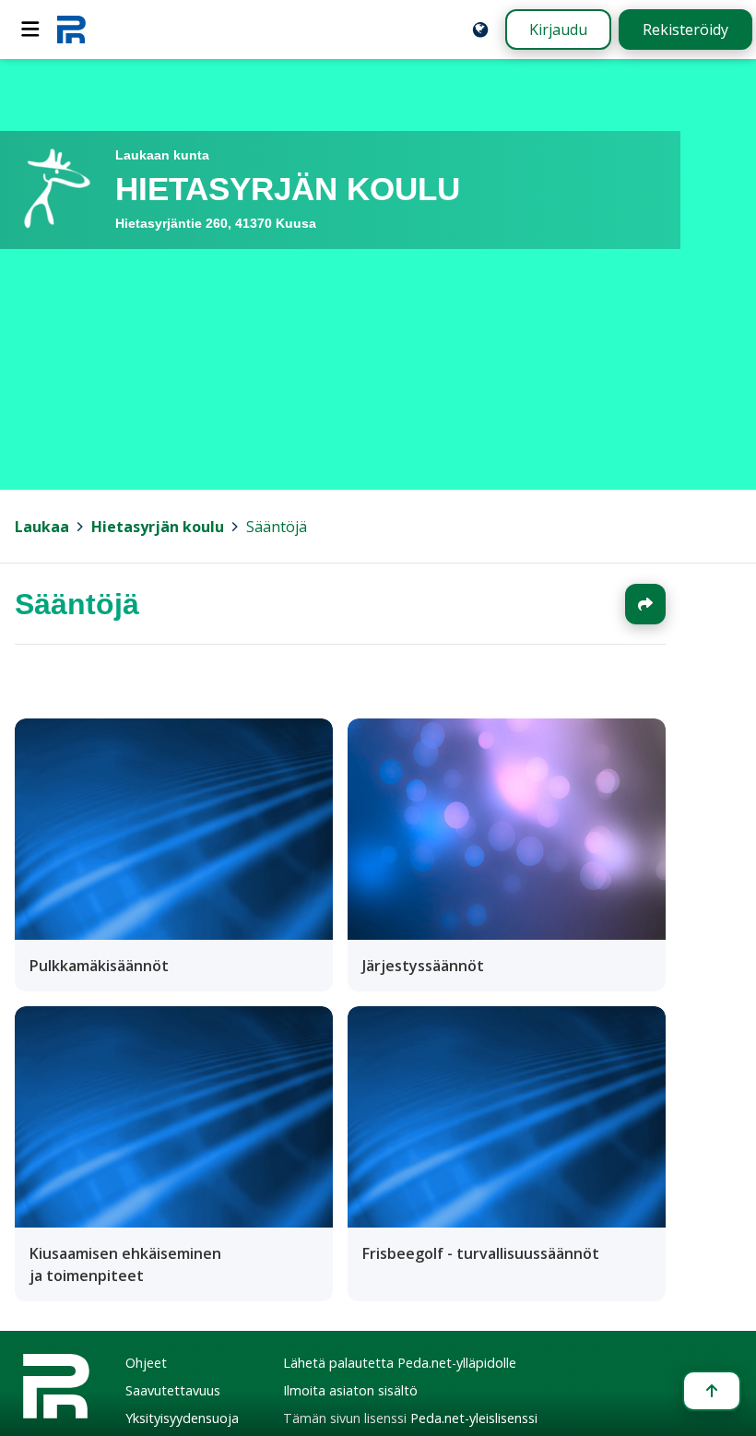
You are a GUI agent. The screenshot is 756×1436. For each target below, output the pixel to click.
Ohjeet (146, 1362)
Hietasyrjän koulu (157, 526)
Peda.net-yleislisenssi (473, 1418)
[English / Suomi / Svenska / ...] (480, 29)
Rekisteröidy (685, 29)
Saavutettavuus (172, 1390)
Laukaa (42, 526)
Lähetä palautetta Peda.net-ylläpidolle (399, 1362)
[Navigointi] (30, 29)
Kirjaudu (558, 29)
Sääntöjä (276, 526)
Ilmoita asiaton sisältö (350, 1390)
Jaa (645, 604)
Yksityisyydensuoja (182, 1418)
